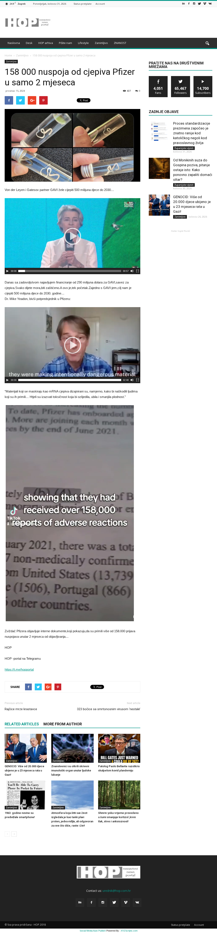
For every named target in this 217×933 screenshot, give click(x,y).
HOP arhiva (45, 43)
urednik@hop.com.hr (117, 891)
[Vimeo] (204, 4)
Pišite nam (65, 43)
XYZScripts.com (129, 930)
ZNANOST (120, 43)
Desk (29, 43)
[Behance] (183, 4)
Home (8, 55)
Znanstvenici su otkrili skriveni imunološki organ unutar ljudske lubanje (71, 770)
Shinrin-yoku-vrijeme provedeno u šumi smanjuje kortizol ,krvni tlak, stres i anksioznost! (118, 817)
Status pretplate (83, 3)
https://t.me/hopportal (19, 669)
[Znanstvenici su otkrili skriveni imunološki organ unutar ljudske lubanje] (72, 748)
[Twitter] (199, 4)
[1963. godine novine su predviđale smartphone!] (26, 794)
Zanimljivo (101, 43)
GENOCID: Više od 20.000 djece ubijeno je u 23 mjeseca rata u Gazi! (24, 770)
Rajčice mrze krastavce (21, 709)
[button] (207, 43)
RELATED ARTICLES (22, 724)
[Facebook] (188, 4)
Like (158, 77)
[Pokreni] (7, 271)
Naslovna (14, 43)
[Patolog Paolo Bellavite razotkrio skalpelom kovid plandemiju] (119, 748)
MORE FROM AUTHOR (62, 724)
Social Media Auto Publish (93, 930)
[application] (72, 236)
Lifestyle (83, 43)
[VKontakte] (210, 4)
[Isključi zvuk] (132, 271)
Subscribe (203, 77)
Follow (181, 77)
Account (100, 3)
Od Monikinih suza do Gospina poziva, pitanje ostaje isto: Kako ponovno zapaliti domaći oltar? (192, 170)
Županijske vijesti (183, 148)
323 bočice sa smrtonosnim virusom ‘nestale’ (108, 709)
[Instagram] (194, 4)
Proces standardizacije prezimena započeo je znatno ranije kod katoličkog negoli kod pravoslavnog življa (191, 133)
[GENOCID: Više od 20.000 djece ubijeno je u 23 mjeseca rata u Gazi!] (26, 748)
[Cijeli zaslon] (137, 271)
